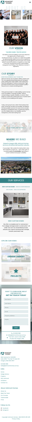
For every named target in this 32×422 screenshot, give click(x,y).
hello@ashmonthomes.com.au (10, 366)
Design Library (16, 256)
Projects (16, 276)
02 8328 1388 (4, 364)
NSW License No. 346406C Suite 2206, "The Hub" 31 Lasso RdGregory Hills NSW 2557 (10, 359)
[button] (30, 2)
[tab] (8, 187)
